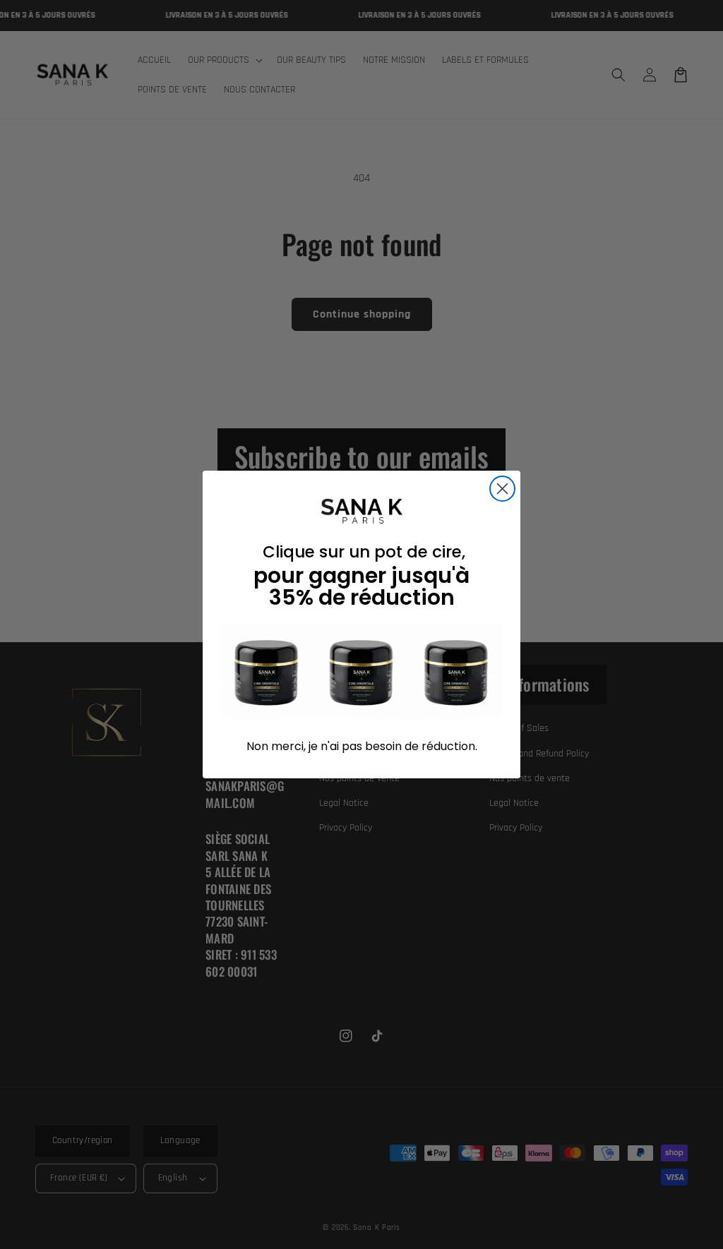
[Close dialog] (502, 488)
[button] (361, 671)
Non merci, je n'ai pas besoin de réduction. (361, 746)
